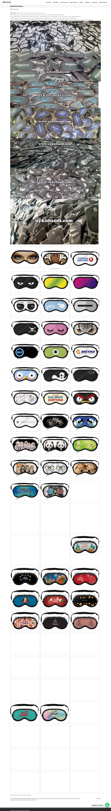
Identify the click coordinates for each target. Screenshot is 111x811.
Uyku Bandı (14, 9)
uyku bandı (40, 798)
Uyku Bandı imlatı (55, 798)
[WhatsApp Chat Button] (107, 805)
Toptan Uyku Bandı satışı (33, 798)
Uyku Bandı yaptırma (26, 799)
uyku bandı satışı (71, 798)
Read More (98, 798)
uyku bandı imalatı (47, 798)
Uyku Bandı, (13, 13)
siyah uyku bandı (15, 798)
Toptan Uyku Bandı (23, 798)
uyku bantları (34, 799)
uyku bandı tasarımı (18, 799)
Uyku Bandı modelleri (63, 798)
